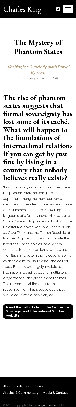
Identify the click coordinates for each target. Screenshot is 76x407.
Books (38, 386)
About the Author (16, 386)
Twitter (58, 9)
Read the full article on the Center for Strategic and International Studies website (37, 311)
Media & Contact (55, 393)
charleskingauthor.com (43, 405)
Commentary (26, 78)
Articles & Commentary (21, 393)
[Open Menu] (68, 9)
